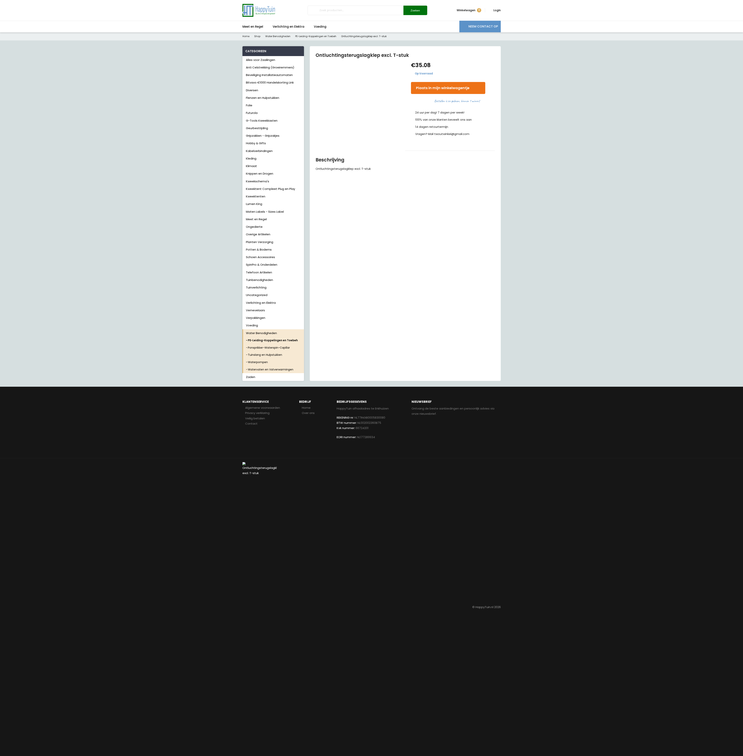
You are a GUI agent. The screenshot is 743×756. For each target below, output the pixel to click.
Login (497, 10)
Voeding (320, 27)
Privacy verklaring (257, 413)
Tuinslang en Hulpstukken (265, 355)
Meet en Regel (252, 27)
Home (245, 36)
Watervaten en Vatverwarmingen (270, 369)
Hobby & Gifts (256, 143)
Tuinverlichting (256, 287)
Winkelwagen (468, 10)
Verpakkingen (255, 318)
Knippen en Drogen (259, 174)
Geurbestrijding (257, 128)
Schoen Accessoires (260, 257)
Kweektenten (255, 196)
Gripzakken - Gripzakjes (262, 136)
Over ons (308, 413)
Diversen (252, 90)
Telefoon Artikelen (259, 272)
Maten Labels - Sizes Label (265, 212)
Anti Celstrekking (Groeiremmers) (270, 67)
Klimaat (251, 166)
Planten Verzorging (259, 242)
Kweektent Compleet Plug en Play (270, 189)
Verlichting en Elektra (288, 27)
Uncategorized (256, 295)
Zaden (250, 377)
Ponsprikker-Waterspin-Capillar (269, 348)
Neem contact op (483, 26)
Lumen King (254, 204)
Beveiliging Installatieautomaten (269, 75)
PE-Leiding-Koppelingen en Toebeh (315, 36)
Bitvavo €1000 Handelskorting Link (270, 82)
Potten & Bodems (259, 249)
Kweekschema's (257, 181)
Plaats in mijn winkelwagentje (442, 87)
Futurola (252, 113)
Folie (249, 105)
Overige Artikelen (258, 234)
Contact (251, 424)
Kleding (251, 158)
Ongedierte (254, 227)
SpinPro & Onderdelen (261, 265)
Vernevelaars (255, 310)
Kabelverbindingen (259, 151)
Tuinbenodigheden (259, 280)
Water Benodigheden (277, 36)
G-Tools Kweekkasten (261, 121)
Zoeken (415, 10)
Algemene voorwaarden (262, 408)
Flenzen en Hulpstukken (262, 98)
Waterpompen (258, 362)
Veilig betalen (255, 418)
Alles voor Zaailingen (260, 60)
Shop (257, 36)
